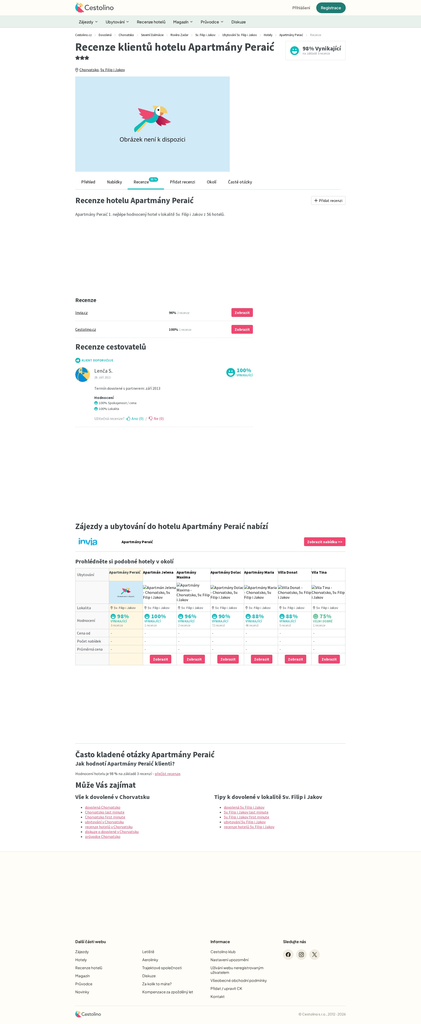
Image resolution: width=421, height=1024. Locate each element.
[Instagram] (301, 954)
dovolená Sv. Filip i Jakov (244, 807)
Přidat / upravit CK (226, 988)
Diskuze (238, 21)
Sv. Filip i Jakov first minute (246, 817)
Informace (220, 941)
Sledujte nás (294, 941)
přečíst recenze (167, 773)
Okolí (211, 182)
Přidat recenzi (182, 182)
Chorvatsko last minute (104, 812)
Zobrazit (242, 312)
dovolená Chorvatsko (102, 807)
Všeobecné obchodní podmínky (238, 980)
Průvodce (210, 21)
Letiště (148, 951)
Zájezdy (86, 21)
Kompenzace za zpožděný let (167, 991)
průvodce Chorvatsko (102, 836)
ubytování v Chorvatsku (104, 821)
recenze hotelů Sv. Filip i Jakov (249, 826)
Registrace (331, 7)
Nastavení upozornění (229, 959)
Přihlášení (301, 7)
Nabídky (114, 182)
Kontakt (217, 996)
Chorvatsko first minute (105, 817)
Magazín (180, 21)
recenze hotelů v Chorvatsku (109, 826)
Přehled (88, 182)
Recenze (145, 181)
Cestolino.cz (85, 329)
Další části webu (90, 941)
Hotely (81, 959)
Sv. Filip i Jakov (112, 69)
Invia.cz (81, 312)
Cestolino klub (223, 951)
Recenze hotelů (151, 21)
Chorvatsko (89, 69)
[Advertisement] (291, 123)
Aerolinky (150, 959)
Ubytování (115, 21)
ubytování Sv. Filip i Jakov (245, 821)
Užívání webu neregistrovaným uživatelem (237, 970)
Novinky (82, 991)
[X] (314, 954)
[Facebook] (288, 954)
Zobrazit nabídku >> (324, 541)
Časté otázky (240, 182)
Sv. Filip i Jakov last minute (246, 812)
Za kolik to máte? (157, 983)
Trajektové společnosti (162, 967)
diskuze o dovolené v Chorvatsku (112, 831)
